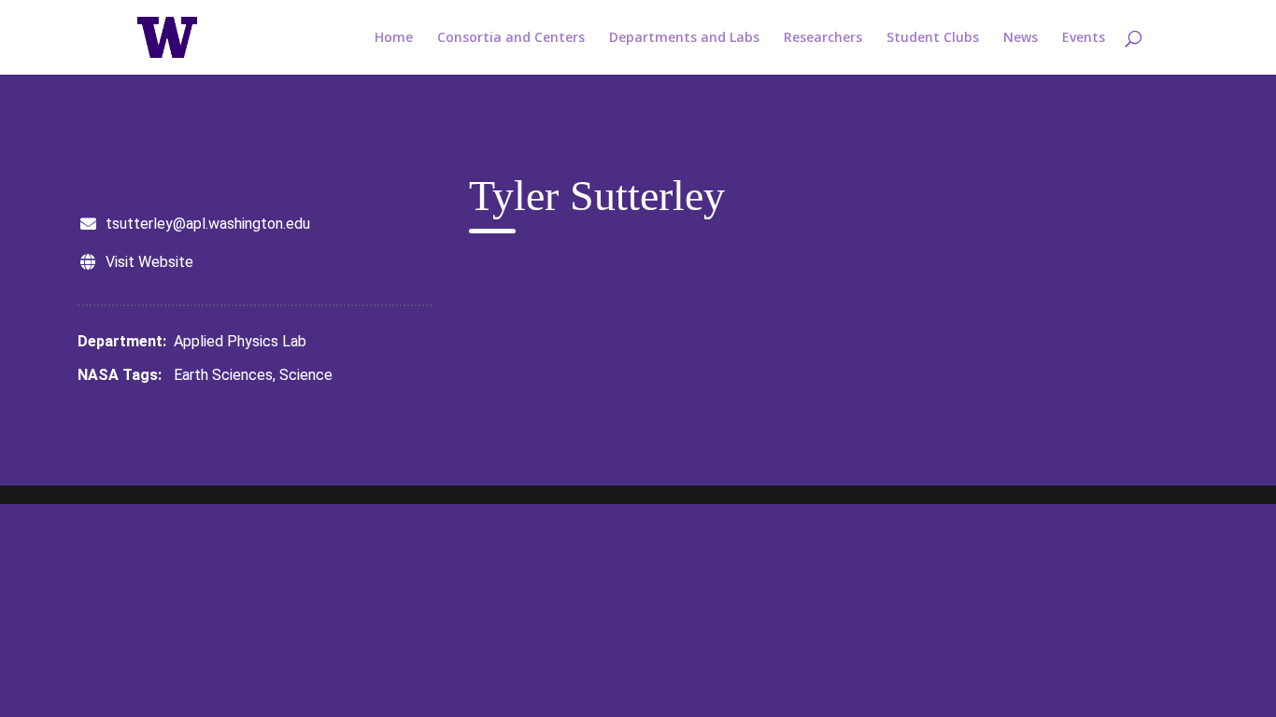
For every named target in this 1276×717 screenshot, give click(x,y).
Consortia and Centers (511, 38)
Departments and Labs (684, 38)
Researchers (823, 38)
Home (394, 38)
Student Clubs (932, 38)
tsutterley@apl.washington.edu (208, 223)
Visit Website (149, 262)
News (1020, 38)
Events (1083, 38)
